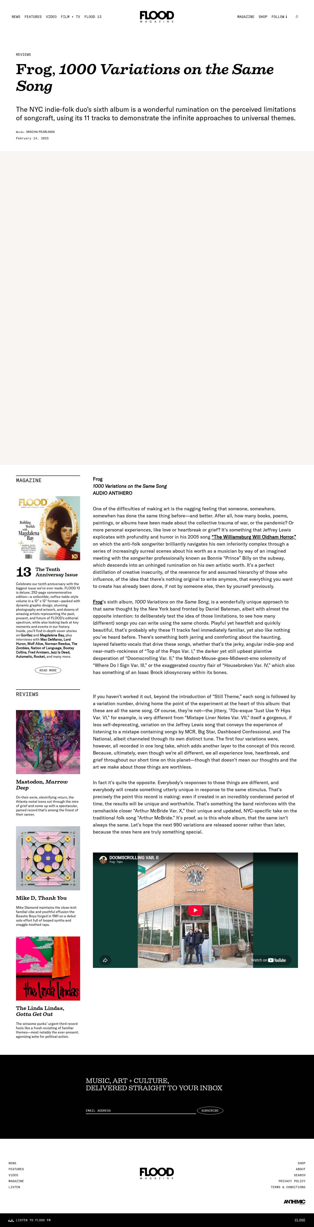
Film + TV (70, 17)
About (300, 1169)
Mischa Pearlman (40, 132)
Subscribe (210, 1111)
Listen (14, 1187)
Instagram (281, 23)
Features (33, 17)
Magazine (245, 17)
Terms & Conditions (288, 1187)
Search (299, 1175)
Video (51, 17)
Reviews (23, 54)
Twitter (278, 29)
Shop (263, 17)
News (16, 17)
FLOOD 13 (92, 17)
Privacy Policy (292, 1181)
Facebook (280, 36)
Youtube (278, 42)
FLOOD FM (280, 49)
